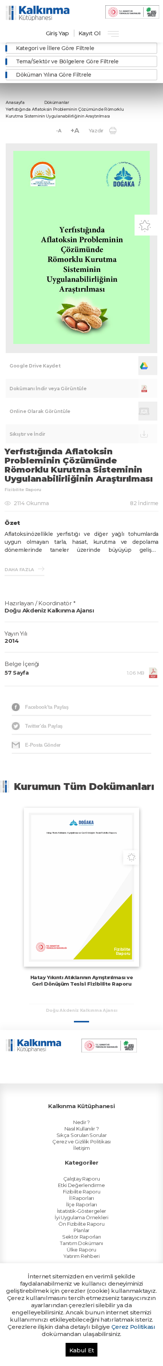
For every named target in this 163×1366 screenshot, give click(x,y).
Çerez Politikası (133, 1326)
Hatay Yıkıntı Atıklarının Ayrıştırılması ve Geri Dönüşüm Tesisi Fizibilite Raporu (81, 980)
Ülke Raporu (81, 1250)
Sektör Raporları (81, 1237)
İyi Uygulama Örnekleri (81, 1217)
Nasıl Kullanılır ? (81, 1129)
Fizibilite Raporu (81, 1192)
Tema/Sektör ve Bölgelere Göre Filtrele (67, 61)
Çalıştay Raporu (81, 1179)
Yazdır (96, 130)
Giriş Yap (57, 33)
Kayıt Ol (89, 33)
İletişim (81, 1148)
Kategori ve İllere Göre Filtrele (55, 48)
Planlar (81, 1230)
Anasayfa (15, 102)
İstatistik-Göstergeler (81, 1211)
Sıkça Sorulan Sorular (81, 1135)
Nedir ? (81, 1122)
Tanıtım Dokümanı (81, 1243)
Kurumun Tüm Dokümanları (84, 786)
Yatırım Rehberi (81, 1256)
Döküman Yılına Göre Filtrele (53, 74)
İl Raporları (81, 1198)
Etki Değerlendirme (81, 1185)
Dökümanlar (56, 102)
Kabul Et (81, 1350)
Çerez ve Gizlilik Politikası (81, 1141)
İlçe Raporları (81, 1204)
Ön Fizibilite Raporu (81, 1224)
